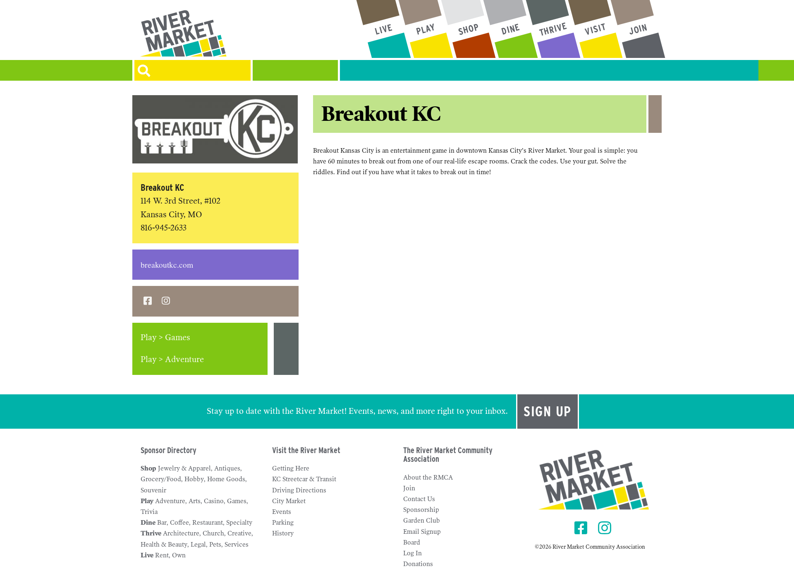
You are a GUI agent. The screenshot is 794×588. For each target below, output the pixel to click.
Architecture (181, 533)
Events (281, 512)
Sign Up (548, 411)
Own (179, 555)
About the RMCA (428, 477)
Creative (239, 533)
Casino (214, 501)
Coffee (179, 522)
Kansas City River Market (216, 33)
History (283, 533)
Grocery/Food (161, 479)
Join (409, 488)
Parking (283, 522)
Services (237, 544)
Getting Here (290, 468)
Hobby (194, 479)
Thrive (151, 533)
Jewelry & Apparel (184, 468)
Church (213, 533)
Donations (418, 564)
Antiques (227, 468)
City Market (289, 501)
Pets (215, 544)
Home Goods (226, 479)
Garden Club (421, 520)
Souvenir (153, 490)
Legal (198, 544)
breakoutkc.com (167, 264)
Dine (148, 522)
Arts (195, 501)
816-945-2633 (164, 228)
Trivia (149, 512)
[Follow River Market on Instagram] (605, 528)
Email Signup (422, 531)
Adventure (170, 501)
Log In (412, 553)
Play (147, 501)
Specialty (239, 522)
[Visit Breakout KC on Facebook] (148, 301)
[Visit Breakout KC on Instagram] (166, 301)
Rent (162, 555)
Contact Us (419, 499)
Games (236, 501)
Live (147, 555)
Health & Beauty (164, 544)
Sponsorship (421, 510)
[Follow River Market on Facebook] (582, 528)
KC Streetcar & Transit (304, 479)
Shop (148, 468)
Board (411, 542)
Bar (162, 522)
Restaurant (207, 522)
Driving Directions (299, 490)
